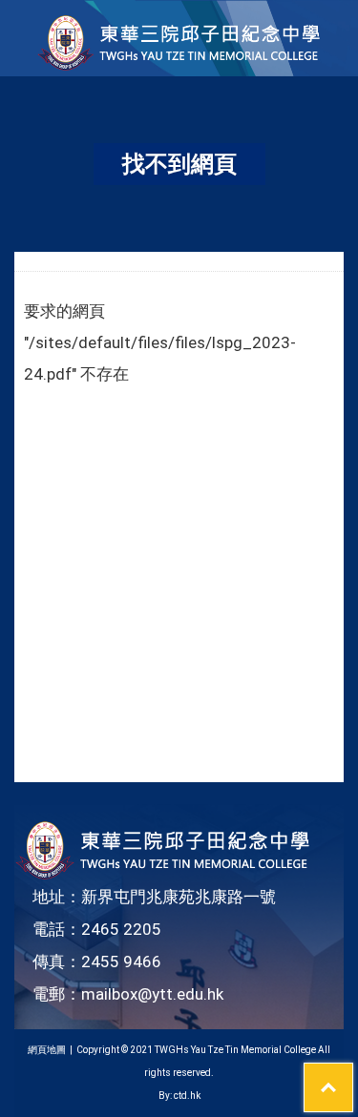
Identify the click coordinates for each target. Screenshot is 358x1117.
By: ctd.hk (179, 1095)
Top (352, 1075)
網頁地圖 (47, 1050)
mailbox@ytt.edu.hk (152, 993)
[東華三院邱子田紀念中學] (179, 65)
